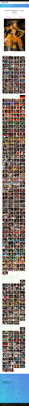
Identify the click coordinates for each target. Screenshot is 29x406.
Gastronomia (16, 384)
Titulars (25, 0)
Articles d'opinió (17, 382)
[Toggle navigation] (26, 3)
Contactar (11, 0)
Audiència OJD (25, 404)
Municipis (21, 0)
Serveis (5, 6)
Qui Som (16, 392)
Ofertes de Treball (4, 392)
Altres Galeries (7, 5)
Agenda (3, 391)
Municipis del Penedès (17, 381)
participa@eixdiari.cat (17, 396)
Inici (2, 6)
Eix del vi (16, 385)
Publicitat (22, 404)
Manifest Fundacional (17, 391)
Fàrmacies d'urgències (4, 395)
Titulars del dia (16, 378)
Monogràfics (3, 398)
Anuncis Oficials (4, 394)
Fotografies (8, 6)
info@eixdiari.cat (17, 395)
